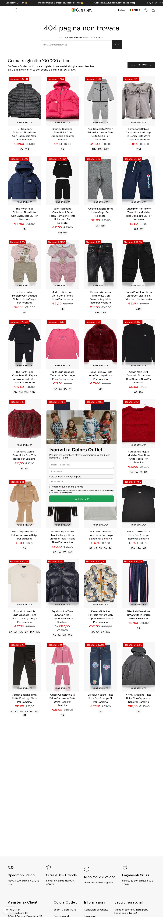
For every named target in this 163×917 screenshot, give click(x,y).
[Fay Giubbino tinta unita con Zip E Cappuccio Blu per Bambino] (62, 583)
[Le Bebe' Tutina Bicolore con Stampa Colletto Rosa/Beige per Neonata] (24, 264)
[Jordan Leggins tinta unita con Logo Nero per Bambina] (24, 666)
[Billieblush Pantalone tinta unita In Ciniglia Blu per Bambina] (138, 583)
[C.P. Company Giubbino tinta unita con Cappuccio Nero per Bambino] (24, 101)
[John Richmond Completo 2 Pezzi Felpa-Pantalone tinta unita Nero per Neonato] (62, 181)
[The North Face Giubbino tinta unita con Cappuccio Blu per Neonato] (24, 181)
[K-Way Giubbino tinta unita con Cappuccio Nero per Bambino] (138, 666)
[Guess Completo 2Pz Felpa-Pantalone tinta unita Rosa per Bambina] (62, 666)
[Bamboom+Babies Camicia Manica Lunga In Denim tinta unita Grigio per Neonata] (138, 101)
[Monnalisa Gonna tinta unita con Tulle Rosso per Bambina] (24, 424)
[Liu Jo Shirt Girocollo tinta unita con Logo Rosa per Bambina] (62, 344)
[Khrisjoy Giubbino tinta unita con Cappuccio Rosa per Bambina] (62, 101)
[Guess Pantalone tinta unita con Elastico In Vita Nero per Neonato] (138, 264)
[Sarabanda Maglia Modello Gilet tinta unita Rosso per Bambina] (138, 424)
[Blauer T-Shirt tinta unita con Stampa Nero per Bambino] (138, 503)
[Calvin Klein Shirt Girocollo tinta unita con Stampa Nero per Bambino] (138, 344)
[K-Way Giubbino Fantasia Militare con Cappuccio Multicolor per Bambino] (100, 583)
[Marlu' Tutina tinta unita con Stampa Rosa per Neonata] (62, 264)
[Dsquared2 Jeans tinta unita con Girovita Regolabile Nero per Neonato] (100, 264)
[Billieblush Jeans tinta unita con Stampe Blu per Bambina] (100, 666)
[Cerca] (117, 44)
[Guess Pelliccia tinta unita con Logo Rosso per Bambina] (100, 344)
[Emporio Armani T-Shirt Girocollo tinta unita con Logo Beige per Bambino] (24, 583)
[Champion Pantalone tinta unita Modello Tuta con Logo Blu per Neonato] (138, 181)
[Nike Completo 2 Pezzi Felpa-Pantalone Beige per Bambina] (24, 503)
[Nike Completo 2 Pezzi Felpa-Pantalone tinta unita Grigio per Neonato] (100, 101)
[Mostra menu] (9, 10)
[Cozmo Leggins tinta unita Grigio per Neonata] (100, 181)
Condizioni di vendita (96, 909)
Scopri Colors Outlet (66, 909)
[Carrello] (153, 10)
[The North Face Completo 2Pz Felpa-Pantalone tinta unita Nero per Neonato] (24, 344)
